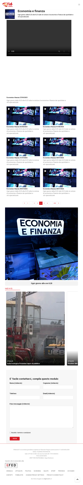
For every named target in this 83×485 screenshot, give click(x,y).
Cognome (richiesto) (50, 383)
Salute (46, 471)
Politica (28, 471)
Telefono (13, 393)
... (50, 203)
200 (55, 203)
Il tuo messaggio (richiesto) (20, 404)
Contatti (9, 475)
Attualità (18, 471)
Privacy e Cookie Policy (55, 475)
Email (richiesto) (49, 393)
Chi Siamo (70, 471)
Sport (53, 471)
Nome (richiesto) (16, 383)
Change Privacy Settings (35, 475)
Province (61, 471)
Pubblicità (19, 475)
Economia (37, 471)
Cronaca (9, 471)
